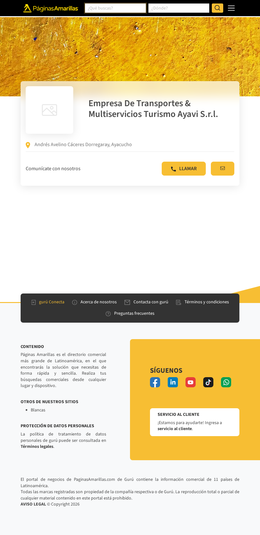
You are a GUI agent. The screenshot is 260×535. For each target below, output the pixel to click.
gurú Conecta (51, 302)
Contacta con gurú (150, 302)
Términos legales (37, 446)
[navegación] (231, 8)
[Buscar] (217, 8)
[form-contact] (222, 169)
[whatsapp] (226, 382)
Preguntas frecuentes (134, 313)
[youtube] (190, 382)
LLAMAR (188, 168)
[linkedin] (173, 382)
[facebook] (155, 382)
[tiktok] (208, 382)
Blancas (38, 410)
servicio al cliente (175, 429)
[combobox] (115, 8)
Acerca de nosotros (99, 302)
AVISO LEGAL (33, 504)
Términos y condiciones (207, 302)
